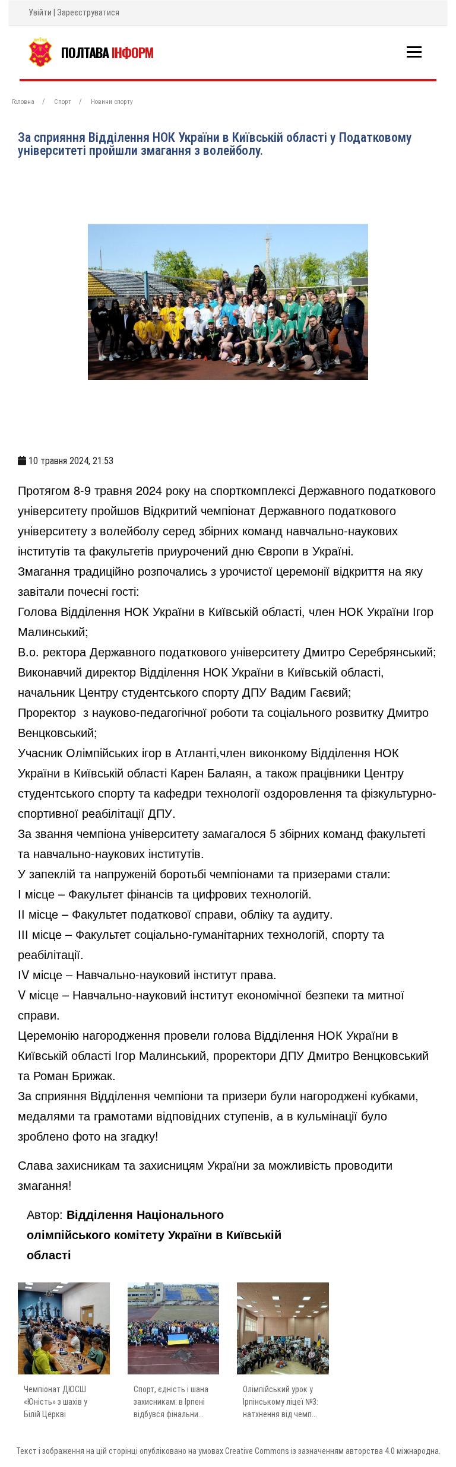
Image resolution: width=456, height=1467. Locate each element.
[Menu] (414, 51)
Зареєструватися (88, 12)
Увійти (40, 12)
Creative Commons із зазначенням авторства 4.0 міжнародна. (333, 1451)
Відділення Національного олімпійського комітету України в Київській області (154, 1234)
